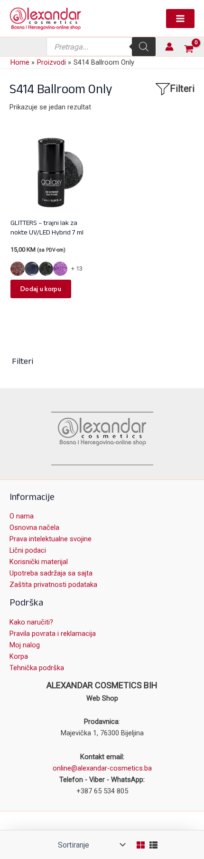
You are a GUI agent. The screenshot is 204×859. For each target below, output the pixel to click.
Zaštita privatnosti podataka (53, 584)
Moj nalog (24, 645)
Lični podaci (27, 550)
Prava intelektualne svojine (50, 539)
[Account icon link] (169, 46)
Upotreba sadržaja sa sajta (51, 573)
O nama (21, 516)
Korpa (18, 656)
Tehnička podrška (36, 668)
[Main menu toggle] (180, 18)
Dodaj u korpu (40, 288)
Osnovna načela (34, 527)
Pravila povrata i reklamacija (52, 633)
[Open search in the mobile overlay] (101, 46)
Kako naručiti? (31, 622)
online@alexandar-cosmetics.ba (102, 768)
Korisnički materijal (38, 561)
